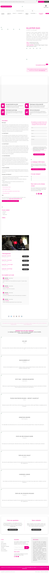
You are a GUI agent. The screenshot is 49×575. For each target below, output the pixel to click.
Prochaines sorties (41, 14)
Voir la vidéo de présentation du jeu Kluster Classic (11, 191)
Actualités (2, 547)
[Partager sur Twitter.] (11, 316)
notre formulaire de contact (30, 567)
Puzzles (14, 13)
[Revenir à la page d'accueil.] (24, 6)
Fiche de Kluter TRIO (5, 193)
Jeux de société (2, 14)
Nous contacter (36, 529)
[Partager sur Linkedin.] (22, 316)
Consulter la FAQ (13, 529)
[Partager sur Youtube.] (16, 316)
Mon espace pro (3, 544)
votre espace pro (42, 70)
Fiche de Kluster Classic (6, 187)
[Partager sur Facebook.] (9, 316)
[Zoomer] (12, 27)
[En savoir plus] (37, 60)
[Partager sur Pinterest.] (19, 316)
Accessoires (33, 13)
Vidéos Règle (47, 1)
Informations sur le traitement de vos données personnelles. (21, 549)
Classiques (20, 13)
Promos (47, 13)
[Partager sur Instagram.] (14, 316)
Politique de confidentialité (44, 571)
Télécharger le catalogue (38, 169)
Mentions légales (37, 571)
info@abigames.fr (20, 324)
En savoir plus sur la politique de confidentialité (39, 150)
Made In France (27, 14)
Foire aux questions (4, 550)
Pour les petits (9, 14)
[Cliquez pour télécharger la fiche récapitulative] (36, 105)
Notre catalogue (3, 543)
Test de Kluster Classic (6, 189)
